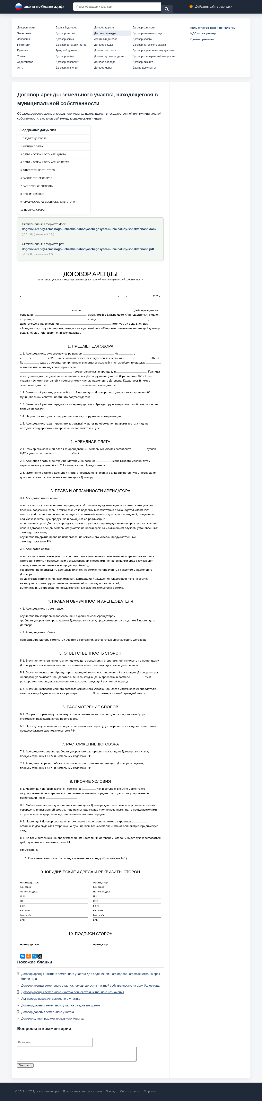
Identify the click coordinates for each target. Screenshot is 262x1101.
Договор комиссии (144, 27)
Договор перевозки (67, 61)
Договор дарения (104, 27)
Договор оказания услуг (147, 33)
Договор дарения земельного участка (47, 1012)
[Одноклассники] (28, 956)
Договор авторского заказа (149, 44)
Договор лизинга (143, 61)
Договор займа (65, 39)
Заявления (23, 39)
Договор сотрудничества (71, 44)
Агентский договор (105, 39)
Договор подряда (104, 61)
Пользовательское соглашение (82, 1091)
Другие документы (144, 67)
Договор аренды (105, 33)
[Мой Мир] (34, 956)
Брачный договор (66, 27)
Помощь (111, 1091)
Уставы (21, 56)
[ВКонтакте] (22, 956)
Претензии (23, 44)
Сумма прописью (202, 39)
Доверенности (26, 27)
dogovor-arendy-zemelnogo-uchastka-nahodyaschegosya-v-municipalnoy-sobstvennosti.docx (89, 229)
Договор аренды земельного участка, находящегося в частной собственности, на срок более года (90, 985)
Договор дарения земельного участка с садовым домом (60, 1005)
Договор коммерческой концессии (154, 56)
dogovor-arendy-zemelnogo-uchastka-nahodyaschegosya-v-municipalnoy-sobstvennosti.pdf (88, 249)
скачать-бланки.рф (43, 6)
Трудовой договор (67, 50)
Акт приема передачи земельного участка (50, 998)
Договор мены (103, 67)
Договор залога (142, 39)
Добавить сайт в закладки (213, 6)
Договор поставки (105, 50)
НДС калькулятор (203, 33)
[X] (39, 956)
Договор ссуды (103, 44)
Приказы (22, 50)
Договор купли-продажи (109, 56)
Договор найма (65, 56)
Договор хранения (67, 67)
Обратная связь (130, 1091)
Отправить (25, 1065)
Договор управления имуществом (154, 50)
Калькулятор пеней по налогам (212, 27)
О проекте (150, 1091)
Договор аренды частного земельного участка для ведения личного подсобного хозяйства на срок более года (90, 976)
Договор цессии (65, 33)
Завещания (24, 33)
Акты (20, 67)
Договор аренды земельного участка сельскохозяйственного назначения (72, 992)
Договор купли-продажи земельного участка (52, 1018)
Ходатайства (25, 61)
